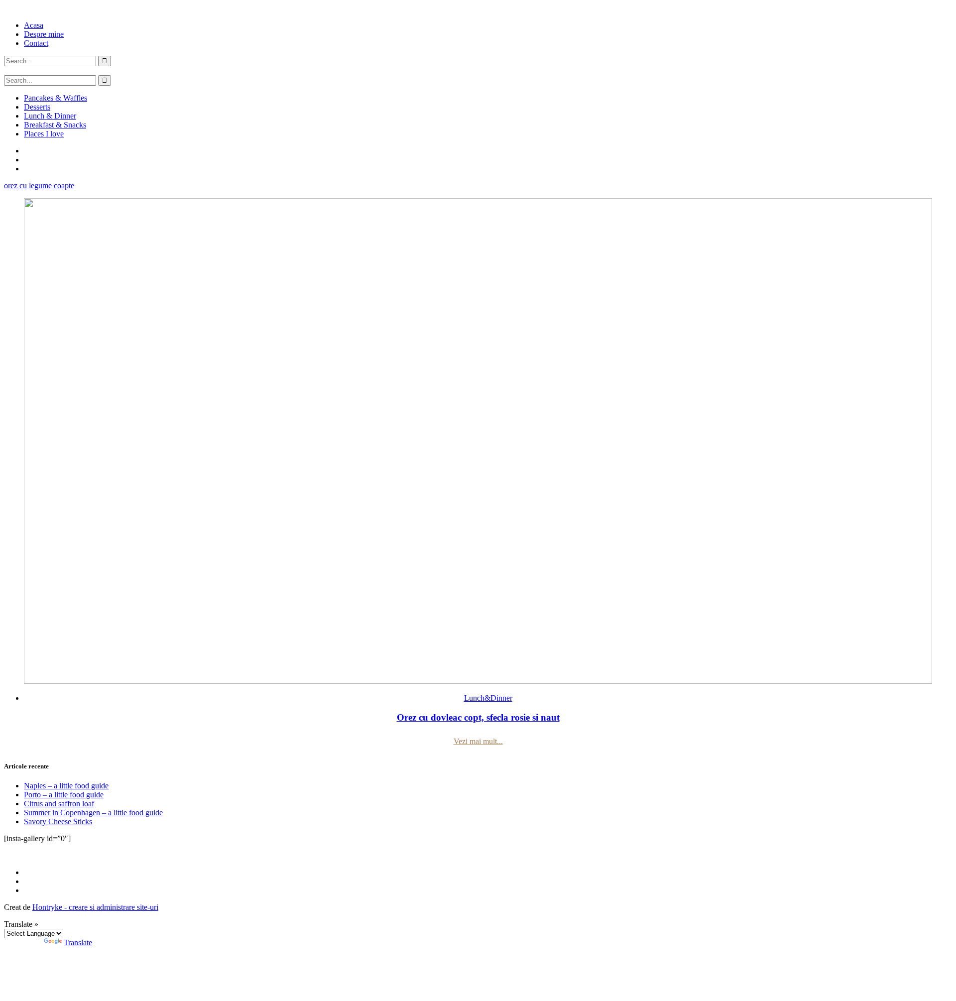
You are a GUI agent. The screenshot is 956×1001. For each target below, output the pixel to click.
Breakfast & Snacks (55, 125)
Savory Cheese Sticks (58, 821)
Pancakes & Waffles (55, 98)
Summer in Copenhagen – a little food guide (93, 812)
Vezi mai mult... (478, 741)
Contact (36, 43)
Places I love (44, 133)
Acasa (33, 25)
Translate (78, 942)
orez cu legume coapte (39, 185)
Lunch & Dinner (50, 116)
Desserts (37, 107)
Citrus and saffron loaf (59, 803)
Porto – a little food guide (64, 794)
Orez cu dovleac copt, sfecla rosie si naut (478, 717)
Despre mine (44, 34)
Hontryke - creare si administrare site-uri (95, 907)
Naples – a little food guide (66, 785)
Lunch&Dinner (488, 698)
